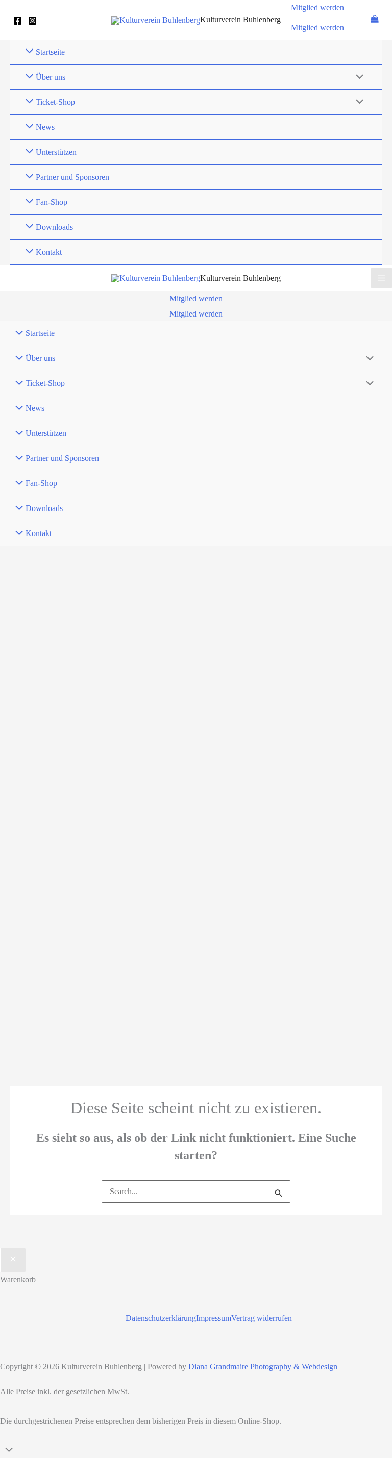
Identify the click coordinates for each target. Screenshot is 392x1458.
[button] (317, 7)
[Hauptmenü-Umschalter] (381, 278)
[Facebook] (17, 20)
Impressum (213, 1318)
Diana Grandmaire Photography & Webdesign (262, 1366)
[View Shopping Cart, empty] (374, 20)
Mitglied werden (317, 27)
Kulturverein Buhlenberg (240, 19)
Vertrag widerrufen (261, 1318)
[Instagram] (32, 20)
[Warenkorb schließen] (13, 1260)
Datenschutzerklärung (161, 1318)
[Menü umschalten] (357, 77)
